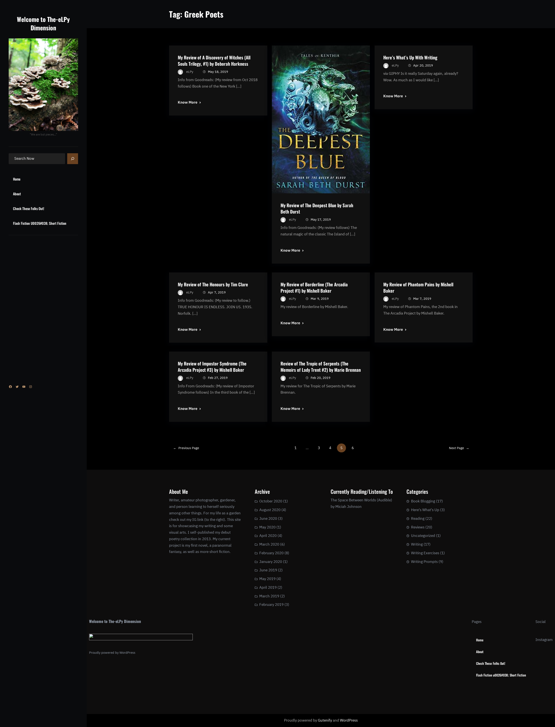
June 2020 (268, 518)
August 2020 (270, 509)
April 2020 (268, 535)
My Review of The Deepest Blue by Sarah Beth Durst (317, 208)
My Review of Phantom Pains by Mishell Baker (418, 287)
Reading (417, 518)
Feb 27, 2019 (218, 378)
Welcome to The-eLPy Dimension (43, 23)
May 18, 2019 (218, 72)
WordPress (127, 652)
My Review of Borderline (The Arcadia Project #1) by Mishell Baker (314, 287)
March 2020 (269, 544)
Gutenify (325, 720)
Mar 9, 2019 (320, 299)
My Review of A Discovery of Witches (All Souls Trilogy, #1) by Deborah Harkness (214, 60)
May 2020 (267, 527)
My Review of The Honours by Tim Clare (213, 284)
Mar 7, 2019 (422, 299)
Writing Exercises (425, 553)
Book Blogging (423, 501)
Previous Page (186, 448)
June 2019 (268, 570)
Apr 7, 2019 (217, 292)
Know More (187, 102)
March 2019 (269, 596)
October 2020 (270, 501)
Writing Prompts (424, 561)
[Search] (72, 158)
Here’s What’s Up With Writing (410, 57)
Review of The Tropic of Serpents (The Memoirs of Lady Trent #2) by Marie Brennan (321, 366)
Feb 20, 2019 (320, 378)
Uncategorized (423, 535)
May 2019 (267, 578)
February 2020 (271, 553)
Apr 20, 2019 (423, 65)
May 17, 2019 (321, 219)
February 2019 (271, 604)
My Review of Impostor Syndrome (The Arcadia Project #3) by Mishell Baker (212, 366)
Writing (417, 544)
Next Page (459, 448)
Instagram (544, 639)
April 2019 (268, 587)
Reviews (417, 527)
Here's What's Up (425, 509)
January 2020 (270, 561)
